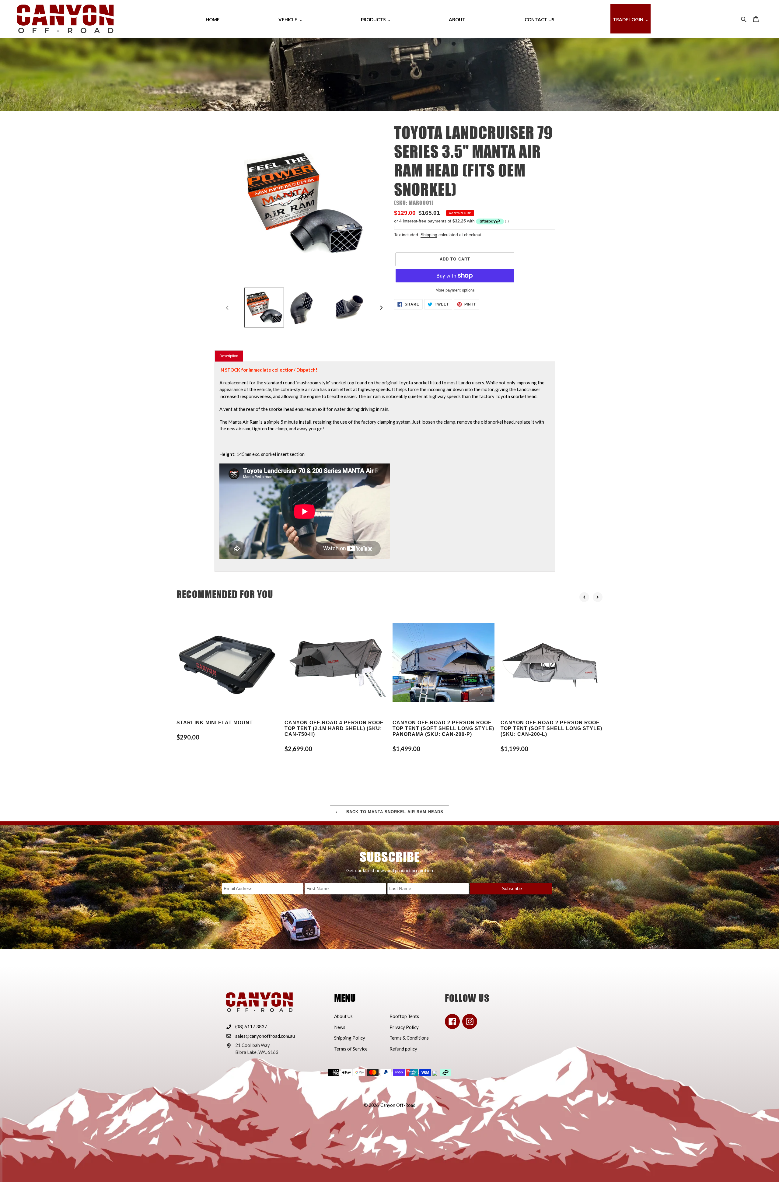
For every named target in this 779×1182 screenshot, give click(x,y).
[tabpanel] (385, 467)
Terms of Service (351, 1048)
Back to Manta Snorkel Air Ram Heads (394, 812)
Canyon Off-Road (397, 1105)
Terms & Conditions (409, 1037)
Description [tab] (228, 356)
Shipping (429, 234)
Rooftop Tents (404, 1016)
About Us (343, 1016)
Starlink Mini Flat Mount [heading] (214, 722)
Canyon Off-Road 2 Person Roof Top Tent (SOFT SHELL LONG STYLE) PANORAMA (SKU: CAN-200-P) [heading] (443, 728)
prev (584, 597)
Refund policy (403, 1048)
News (339, 1027)
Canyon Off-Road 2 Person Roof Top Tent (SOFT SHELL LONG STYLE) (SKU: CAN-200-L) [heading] (551, 728)
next (598, 597)
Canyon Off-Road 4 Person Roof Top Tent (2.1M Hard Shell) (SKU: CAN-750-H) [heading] (334, 728)
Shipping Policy (349, 1037)
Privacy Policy (404, 1027)
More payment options (455, 290)
